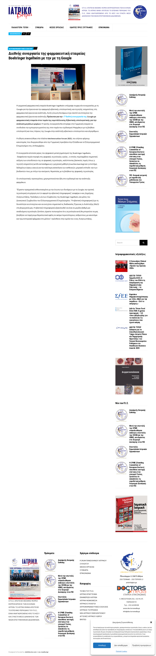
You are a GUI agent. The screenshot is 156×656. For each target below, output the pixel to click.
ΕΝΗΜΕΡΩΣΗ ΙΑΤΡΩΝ (88, 597)
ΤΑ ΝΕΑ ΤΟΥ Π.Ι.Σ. (87, 591)
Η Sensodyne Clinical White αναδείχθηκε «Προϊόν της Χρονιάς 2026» (137, 264)
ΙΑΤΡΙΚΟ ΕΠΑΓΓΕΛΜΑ (88, 594)
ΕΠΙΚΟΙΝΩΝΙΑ (104, 27)
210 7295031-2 (137, 579)
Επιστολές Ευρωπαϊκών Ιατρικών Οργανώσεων (138, 133)
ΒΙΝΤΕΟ (83, 619)
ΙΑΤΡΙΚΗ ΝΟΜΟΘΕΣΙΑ (88, 600)
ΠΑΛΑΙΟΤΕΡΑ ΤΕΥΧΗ (19, 27)
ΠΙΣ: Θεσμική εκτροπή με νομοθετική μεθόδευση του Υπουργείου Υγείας (138, 178)
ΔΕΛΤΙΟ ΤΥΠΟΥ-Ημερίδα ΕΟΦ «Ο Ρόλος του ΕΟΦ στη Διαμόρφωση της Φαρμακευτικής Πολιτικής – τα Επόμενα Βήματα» (137, 283)
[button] (151, 622)
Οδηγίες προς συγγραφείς (81, 27)
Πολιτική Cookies (121, 651)
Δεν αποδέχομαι (120, 645)
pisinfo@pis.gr (131, 582)
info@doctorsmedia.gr (131, 611)
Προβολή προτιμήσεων (141, 645)
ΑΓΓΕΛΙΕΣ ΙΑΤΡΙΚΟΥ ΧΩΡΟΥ (91, 616)
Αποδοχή (102, 645)
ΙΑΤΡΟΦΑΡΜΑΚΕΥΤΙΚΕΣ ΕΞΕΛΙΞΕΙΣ (20, 49)
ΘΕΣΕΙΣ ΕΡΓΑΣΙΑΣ (56, 27)
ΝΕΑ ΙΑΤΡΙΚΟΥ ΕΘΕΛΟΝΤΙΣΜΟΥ (92, 613)
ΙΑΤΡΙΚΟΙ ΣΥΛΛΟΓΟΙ (88, 604)
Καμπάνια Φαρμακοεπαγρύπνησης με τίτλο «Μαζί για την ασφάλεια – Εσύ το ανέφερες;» (138, 299)
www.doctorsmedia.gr (131, 608)
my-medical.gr (43, 652)
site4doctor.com (31, 652)
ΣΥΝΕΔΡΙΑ (39, 27)
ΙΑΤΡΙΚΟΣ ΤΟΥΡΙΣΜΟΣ (89, 610)
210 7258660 (125, 579)
